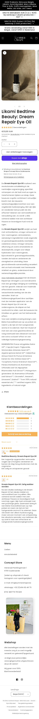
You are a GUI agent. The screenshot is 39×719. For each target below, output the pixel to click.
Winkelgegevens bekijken (14, 177)
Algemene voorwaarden (26, 707)
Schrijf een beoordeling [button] (19, 434)
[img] (7, 448)
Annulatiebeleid (10, 554)
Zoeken (7, 549)
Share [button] (6, 392)
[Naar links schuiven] (14, 106)
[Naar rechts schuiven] (24, 106)
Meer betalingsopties (19, 163)
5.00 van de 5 (25, 411)
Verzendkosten (15, 134)
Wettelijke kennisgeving (20, 713)
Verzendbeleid (13, 710)
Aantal (4, 140)
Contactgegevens (26, 710)
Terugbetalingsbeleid (25, 703)
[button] (2, 38)
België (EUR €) (18, 694)
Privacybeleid (11, 707)
